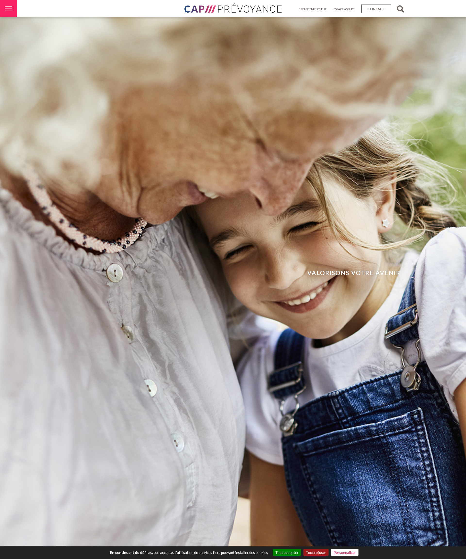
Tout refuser (316, 552)
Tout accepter (287, 552)
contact (376, 9)
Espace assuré (344, 9)
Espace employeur (313, 9)
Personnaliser (344, 552)
